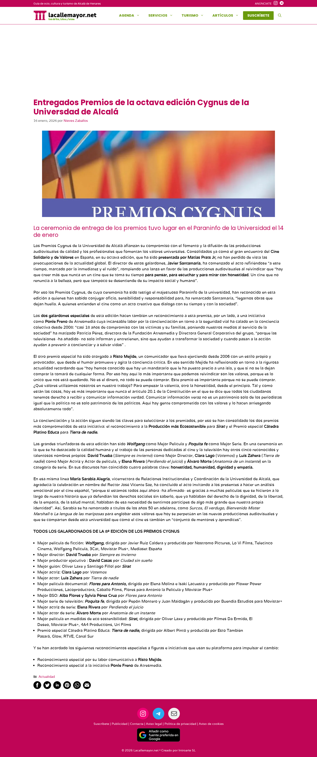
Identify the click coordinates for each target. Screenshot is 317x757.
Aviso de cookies (211, 724)
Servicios (157, 15)
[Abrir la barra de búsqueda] (280, 15)
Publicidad (119, 724)
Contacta (136, 724)
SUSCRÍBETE (258, 15)
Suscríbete (101, 724)
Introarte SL (187, 750)
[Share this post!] (37, 687)
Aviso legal (154, 724)
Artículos (222, 15)
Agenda (126, 15)
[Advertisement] (158, 65)
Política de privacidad (180, 724)
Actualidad (47, 676)
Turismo (190, 15)
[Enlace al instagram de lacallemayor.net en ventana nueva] (274, 3)
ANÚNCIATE (263, 3)
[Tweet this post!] (47, 687)
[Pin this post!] (67, 687)
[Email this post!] (87, 687)
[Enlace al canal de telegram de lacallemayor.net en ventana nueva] (281, 3)
